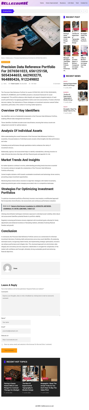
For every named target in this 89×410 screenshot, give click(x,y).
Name (3, 318)
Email (3, 327)
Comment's (4, 292)
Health (8, 378)
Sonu (5, 83)
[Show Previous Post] (81, 11)
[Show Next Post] (85, 11)
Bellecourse (9, 58)
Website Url (4, 335)
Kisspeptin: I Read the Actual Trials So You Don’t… (84, 37)
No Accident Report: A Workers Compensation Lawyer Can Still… (75, 63)
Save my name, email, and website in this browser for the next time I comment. (28, 344)
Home (3, 58)
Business (27, 378)
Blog (75, 53)
